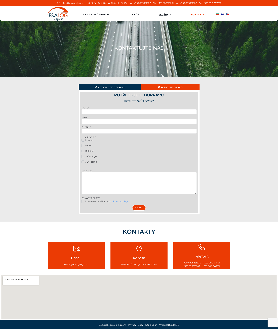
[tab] (110, 87)
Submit (139, 208)
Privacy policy (120, 201)
